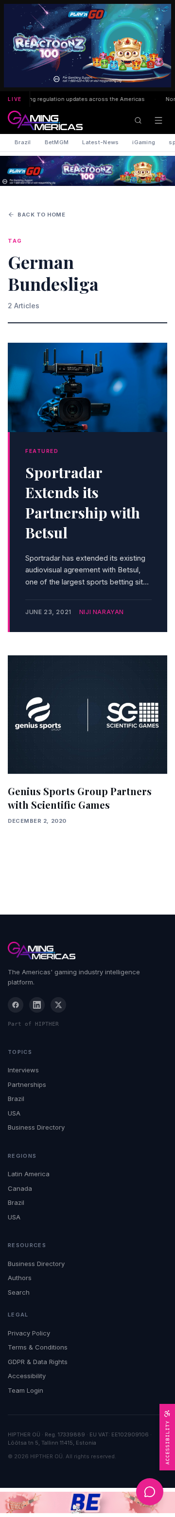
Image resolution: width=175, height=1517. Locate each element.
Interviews (23, 1070)
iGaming (143, 142)
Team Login (25, 1390)
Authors (20, 1278)
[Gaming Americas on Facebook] (15, 1005)
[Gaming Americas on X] (58, 1005)
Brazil (23, 142)
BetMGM (57, 142)
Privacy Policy (29, 1333)
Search (19, 1292)
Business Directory (36, 1127)
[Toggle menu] (158, 120)
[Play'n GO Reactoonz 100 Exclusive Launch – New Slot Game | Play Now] (87, 171)
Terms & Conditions (38, 1347)
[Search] (138, 120)
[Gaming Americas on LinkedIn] (37, 1005)
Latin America (29, 1174)
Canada (20, 1188)
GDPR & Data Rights (38, 1362)
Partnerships (27, 1084)
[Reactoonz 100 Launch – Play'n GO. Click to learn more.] (87, 45)
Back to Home (42, 214)
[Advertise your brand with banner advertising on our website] (87, 1503)
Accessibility (27, 1376)
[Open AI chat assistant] (149, 1491)
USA (14, 1113)
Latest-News (100, 142)
